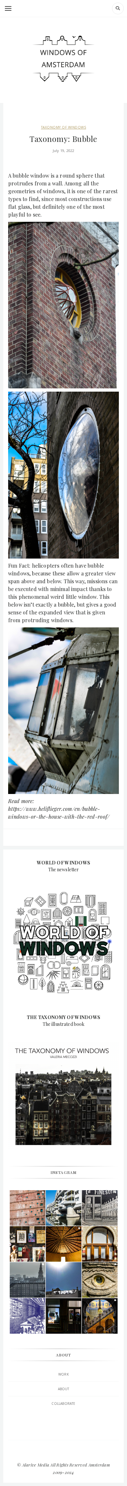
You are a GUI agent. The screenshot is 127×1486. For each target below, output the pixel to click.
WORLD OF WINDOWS (63, 863)
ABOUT (63, 1389)
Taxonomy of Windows (63, 127)
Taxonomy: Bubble (63, 138)
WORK (63, 1374)
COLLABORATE (63, 1403)
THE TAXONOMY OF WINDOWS (63, 1017)
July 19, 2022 (64, 150)
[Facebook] (63, 1451)
